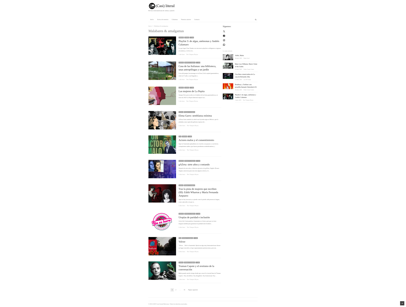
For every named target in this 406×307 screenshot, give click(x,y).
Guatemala (181, 37)
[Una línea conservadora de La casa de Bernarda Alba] (228, 74)
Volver (182, 241)
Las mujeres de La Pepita (192, 91)
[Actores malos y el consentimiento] (162, 136)
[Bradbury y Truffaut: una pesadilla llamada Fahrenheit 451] (228, 84)
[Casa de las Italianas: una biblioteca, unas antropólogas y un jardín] (162, 63)
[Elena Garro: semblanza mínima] (162, 112)
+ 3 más (189, 136)
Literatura (187, 37)
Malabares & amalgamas (190, 62)
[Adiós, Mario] (228, 55)
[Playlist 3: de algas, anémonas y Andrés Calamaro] (162, 37)
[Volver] (162, 238)
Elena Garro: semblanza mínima (195, 115)
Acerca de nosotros (162, 19)
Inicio (152, 19)
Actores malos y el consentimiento (196, 140)
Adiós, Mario (239, 55)
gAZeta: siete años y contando (194, 164)
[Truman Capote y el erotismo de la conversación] (162, 262)
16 (185, 290)
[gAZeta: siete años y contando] (162, 161)
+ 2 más (191, 37)
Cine (180, 136)
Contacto (197, 19)
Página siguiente (193, 290)
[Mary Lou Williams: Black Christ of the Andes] (228, 64)
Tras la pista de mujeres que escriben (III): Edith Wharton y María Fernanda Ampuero (198, 192)
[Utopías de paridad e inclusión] (162, 214)
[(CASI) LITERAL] (165, 6)
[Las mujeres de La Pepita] (162, 88)
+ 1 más (198, 62)
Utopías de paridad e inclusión (194, 217)
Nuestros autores (186, 19)
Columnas (175, 19)
